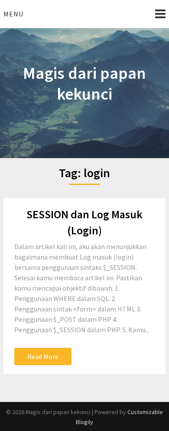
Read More (42, 356)
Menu (13, 14)
